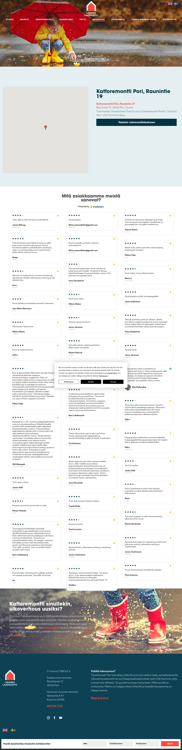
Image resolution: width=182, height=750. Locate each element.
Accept (113, 382)
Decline (91, 382)
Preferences (69, 382)
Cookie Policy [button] (112, 373)
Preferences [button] (103, 376)
